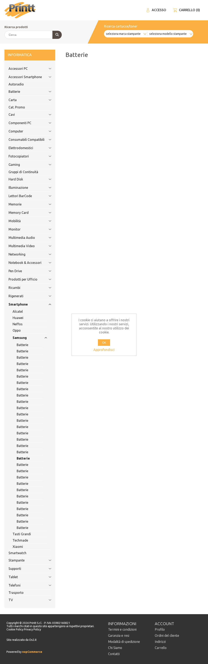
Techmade (20, 540)
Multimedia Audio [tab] (22, 237)
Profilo (160, 629)
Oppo (17, 330)
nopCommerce (32, 651)
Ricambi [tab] (14, 287)
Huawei (18, 318)
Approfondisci (104, 350)
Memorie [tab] (15, 204)
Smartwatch (17, 553)
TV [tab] (11, 600)
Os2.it (33, 639)
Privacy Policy (32, 629)
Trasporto (16, 592)
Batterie (22, 345)
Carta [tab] (13, 100)
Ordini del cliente (167, 635)
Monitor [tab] (15, 229)
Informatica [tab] (20, 55)
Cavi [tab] (12, 114)
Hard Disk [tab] (16, 179)
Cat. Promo (17, 107)
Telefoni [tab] (15, 585)
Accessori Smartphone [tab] (25, 77)
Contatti (114, 654)
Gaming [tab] (14, 164)
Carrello (161, 648)
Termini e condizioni (122, 629)
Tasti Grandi (22, 534)
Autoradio (16, 84)
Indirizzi (160, 641)
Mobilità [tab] (15, 221)
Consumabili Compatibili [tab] (26, 139)
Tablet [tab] (13, 577)
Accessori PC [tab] (18, 68)
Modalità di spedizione (124, 641)
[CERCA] (57, 35)
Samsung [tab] (20, 338)
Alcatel (18, 311)
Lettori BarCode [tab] (20, 196)
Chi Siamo (115, 648)
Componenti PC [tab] (20, 123)
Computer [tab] (16, 131)
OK (104, 342)
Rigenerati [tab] (16, 296)
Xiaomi (18, 546)
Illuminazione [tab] (18, 187)
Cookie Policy (15, 629)
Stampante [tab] (17, 560)
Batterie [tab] (14, 91)
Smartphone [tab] (18, 304)
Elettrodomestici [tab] (21, 148)
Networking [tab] (17, 254)
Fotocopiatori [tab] (19, 156)
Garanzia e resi (118, 635)
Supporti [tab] (15, 568)
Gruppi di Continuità (23, 172)
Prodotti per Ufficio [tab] (23, 279)
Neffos (18, 324)
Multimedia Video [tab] (22, 246)
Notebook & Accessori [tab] (25, 262)
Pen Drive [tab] (15, 271)
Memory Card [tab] (19, 212)
